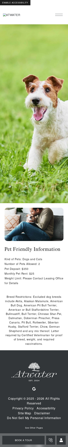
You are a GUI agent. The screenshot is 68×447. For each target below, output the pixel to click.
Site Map (24, 413)
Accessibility (46, 408)
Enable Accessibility (15, 2)
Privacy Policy (23, 408)
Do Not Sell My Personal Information (34, 418)
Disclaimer (42, 413)
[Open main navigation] (59, 15)
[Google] (34, 389)
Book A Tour (23, 440)
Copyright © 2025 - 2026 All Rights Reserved (34, 401)
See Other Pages (34, 427)
